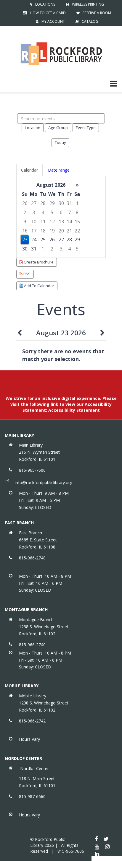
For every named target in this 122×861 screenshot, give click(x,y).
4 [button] (42, 212)
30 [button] (61, 203)
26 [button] (25, 203)
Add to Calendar (38, 285)
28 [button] (43, 203)
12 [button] (52, 221)
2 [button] (24, 212)
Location (32, 127)
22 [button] (77, 230)
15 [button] (77, 221)
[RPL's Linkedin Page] (97, 853)
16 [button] (25, 230)
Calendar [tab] (29, 170)
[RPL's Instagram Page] (107, 846)
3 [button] (33, 212)
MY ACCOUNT (53, 21)
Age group (58, 127)
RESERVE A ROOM (97, 12)
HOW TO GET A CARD (48, 12)
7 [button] (69, 212)
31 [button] (69, 203)
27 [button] (33, 203)
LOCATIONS (45, 4)
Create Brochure (38, 262)
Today (60, 142)
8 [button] (77, 212)
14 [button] (69, 221)
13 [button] (61, 221)
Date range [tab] (59, 170)
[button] (113, 83)
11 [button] (43, 221)
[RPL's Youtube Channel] (97, 846)
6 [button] (61, 212)
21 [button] (69, 230)
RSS (26, 273)
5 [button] (52, 212)
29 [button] (52, 203)
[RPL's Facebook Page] (96, 838)
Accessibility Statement (74, 410)
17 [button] (33, 230)
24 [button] (33, 239)
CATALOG (90, 21)
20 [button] (61, 230)
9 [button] (24, 221)
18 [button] (43, 230)
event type (86, 127)
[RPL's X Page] (106, 838)
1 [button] (77, 203)
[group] (61, 217)
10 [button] (33, 221)
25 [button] (43, 239)
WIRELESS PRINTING (88, 4)
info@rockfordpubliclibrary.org (43, 482)
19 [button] (52, 230)
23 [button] (25, 239)
